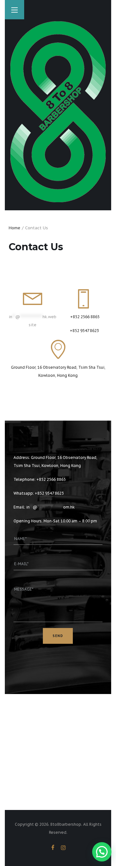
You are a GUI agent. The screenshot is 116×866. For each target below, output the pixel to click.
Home (14, 228)
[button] (101, 851)
